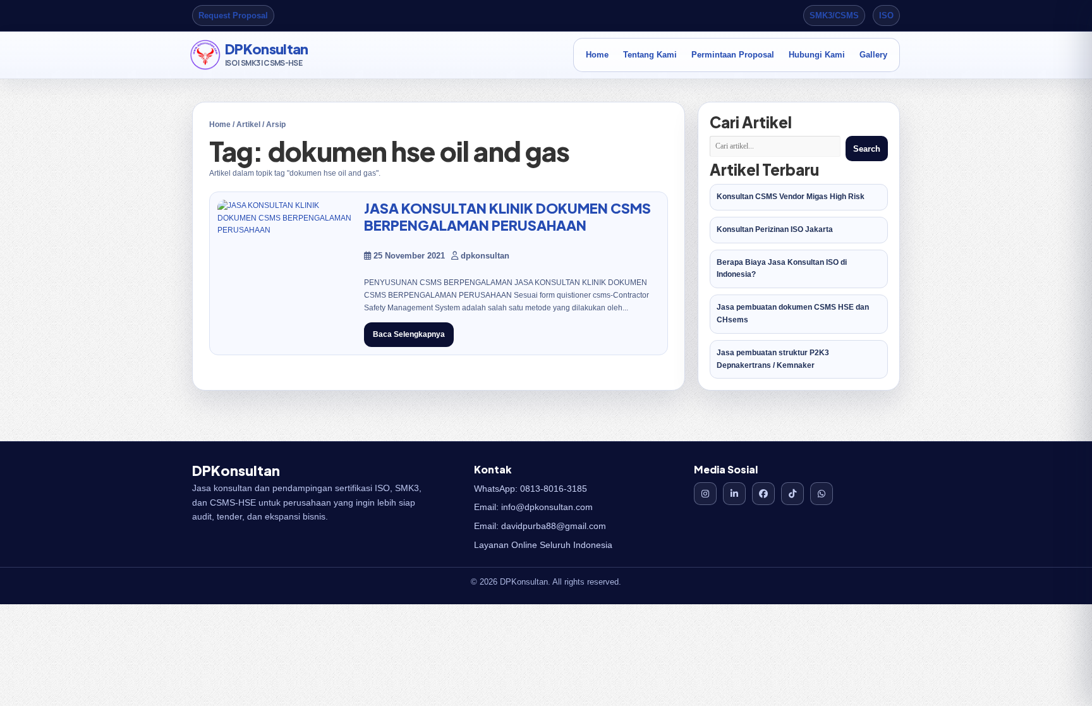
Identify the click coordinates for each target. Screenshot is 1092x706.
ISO (886, 15)
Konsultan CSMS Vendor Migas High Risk (790, 196)
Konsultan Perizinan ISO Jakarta (775, 229)
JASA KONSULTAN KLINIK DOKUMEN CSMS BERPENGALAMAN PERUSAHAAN (507, 216)
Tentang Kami (650, 54)
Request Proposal (233, 15)
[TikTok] (792, 493)
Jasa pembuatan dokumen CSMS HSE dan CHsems (793, 313)
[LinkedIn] (734, 493)
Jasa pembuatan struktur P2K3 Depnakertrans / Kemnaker (773, 359)
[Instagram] (705, 493)
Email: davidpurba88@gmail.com (540, 526)
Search (866, 149)
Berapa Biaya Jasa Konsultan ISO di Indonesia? (782, 268)
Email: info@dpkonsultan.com (533, 507)
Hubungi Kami (817, 54)
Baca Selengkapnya (409, 334)
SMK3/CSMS (834, 15)
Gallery (873, 54)
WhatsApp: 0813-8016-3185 (530, 489)
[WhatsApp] (821, 493)
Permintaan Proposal (732, 54)
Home (597, 54)
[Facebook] (763, 493)
